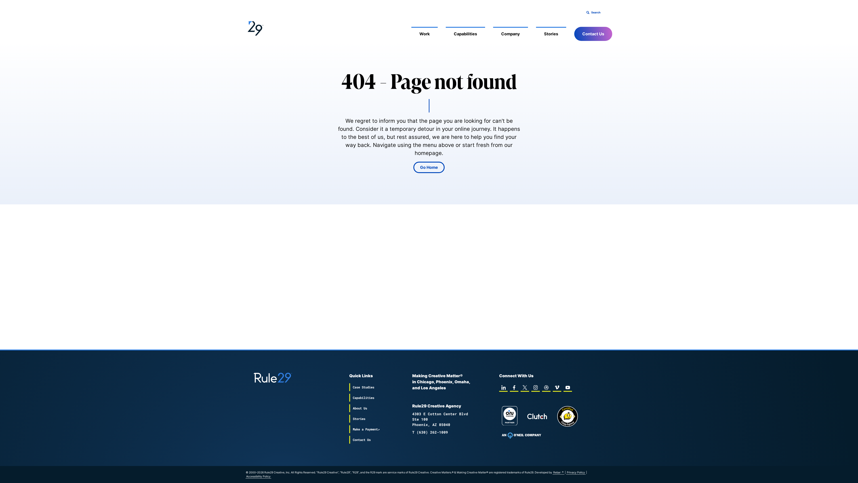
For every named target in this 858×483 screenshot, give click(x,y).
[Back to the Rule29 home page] (254, 27)
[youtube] (568, 387)
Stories (551, 34)
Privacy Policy (576, 472)
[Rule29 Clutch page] (537, 416)
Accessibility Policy (258, 476)
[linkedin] (503, 387)
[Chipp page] (567, 416)
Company (510, 34)
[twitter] (525, 387)
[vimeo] (557, 387)
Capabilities (465, 34)
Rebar (557, 472)
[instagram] (535, 387)
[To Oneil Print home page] (521, 435)
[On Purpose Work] (509, 416)
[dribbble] (546, 387)
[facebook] (514, 387)
